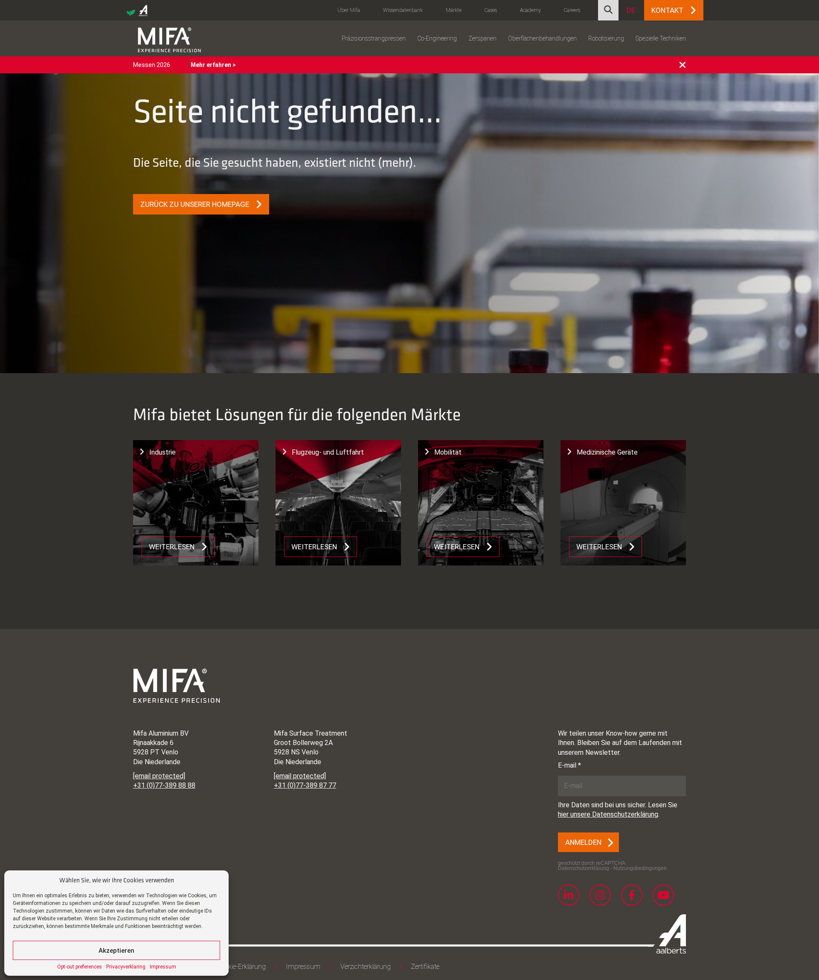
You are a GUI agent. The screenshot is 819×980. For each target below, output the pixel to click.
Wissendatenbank (403, 10)
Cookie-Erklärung (241, 967)
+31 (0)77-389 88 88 (164, 785)
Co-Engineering (437, 38)
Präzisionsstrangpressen (374, 38)
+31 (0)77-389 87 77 (305, 785)
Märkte (454, 10)
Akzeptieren (116, 950)
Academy (530, 10)
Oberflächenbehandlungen (542, 38)
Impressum (163, 966)
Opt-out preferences (79, 966)
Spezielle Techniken (661, 38)
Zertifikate (425, 967)
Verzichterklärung (365, 967)
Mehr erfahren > (213, 64)
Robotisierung (606, 38)
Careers (572, 10)
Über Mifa (348, 10)
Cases (491, 10)
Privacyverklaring (125, 966)
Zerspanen (482, 38)
